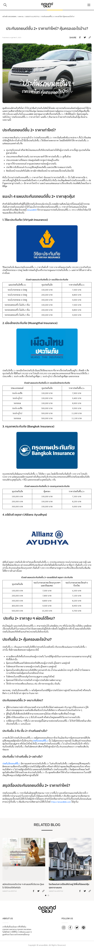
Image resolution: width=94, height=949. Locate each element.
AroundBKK (32, 209)
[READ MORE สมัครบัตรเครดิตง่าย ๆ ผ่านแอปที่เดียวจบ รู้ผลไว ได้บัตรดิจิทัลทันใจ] (23, 865)
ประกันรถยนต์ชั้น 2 (40, 740)
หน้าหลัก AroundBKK (9, 16)
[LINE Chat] (83, 927)
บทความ (20, 16)
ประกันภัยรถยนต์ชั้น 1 (11, 763)
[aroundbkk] (47, 5)
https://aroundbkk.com (61, 801)
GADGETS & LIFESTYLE (32, 16)
